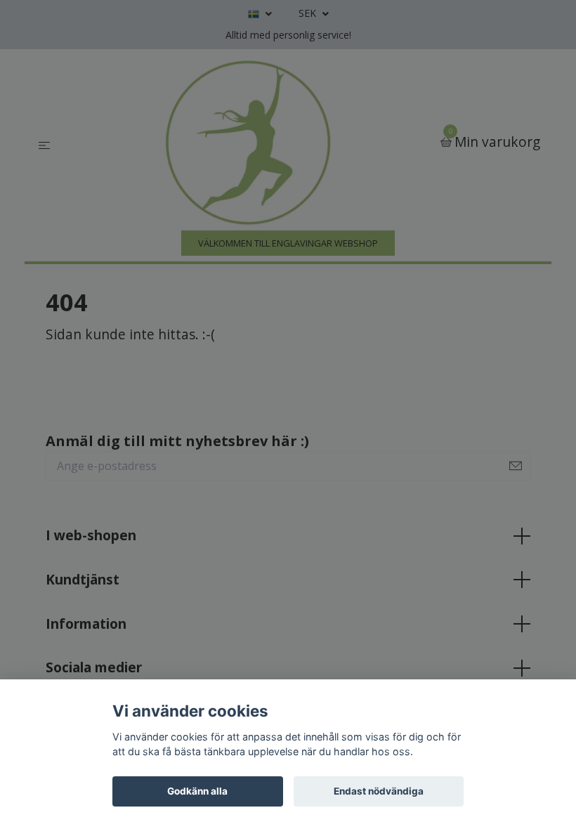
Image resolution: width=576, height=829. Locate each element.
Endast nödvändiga (379, 791)
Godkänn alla (197, 791)
